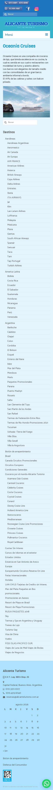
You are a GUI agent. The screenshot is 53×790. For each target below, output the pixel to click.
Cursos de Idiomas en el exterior (21, 553)
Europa (8, 566)
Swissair (11, 247)
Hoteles (9, 580)
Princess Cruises (15, 533)
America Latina (12, 272)
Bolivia (10, 276)
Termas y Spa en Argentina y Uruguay (23, 621)
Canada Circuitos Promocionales (21, 461)
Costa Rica (12, 281)
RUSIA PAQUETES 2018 (17, 612)
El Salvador (12, 290)
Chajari (10, 337)
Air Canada (12, 152)
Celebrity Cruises (15, 488)
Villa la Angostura (15, 445)
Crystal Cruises (14, 497)
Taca (9, 252)
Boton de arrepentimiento (15, 758)
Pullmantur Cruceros (17, 538)
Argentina (10, 323)
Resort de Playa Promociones (19, 607)
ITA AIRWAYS (14, 198)
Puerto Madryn (14, 391)
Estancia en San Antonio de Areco (22, 562)
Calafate (11, 332)
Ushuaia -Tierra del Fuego (19, 432)
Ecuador (11, 285)
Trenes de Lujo (12, 625)
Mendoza (11, 373)
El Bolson (11, 350)
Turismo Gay (11, 630)
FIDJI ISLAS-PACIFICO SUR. (19, 643)
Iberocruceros (14, 515)
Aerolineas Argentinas (18, 143)
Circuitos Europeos (14, 465)
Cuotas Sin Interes (14, 548)
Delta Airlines (13, 184)
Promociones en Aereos (17, 598)
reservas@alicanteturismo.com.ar (22, 697)
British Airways (14, 175)
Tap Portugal (13, 261)
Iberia (10, 193)
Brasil (7, 456)
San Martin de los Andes (19, 409)
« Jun (5, 751)
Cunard (10, 501)
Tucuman (11, 427)
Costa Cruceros (14, 492)
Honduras (12, 299)
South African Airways (18, 238)
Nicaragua (12, 303)
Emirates (11, 189)
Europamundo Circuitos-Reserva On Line (25, 571)
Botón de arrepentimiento (18, 452)
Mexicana (12, 225)
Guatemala (12, 294)
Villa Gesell (12, 441)
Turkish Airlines (14, 266)
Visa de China (11, 634)
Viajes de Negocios (14, 653)
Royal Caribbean (15, 542)
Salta (9, 400)
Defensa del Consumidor (15, 765)
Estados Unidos (13, 557)
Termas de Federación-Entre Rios (23, 418)
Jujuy (9, 364)
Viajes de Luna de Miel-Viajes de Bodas (24, 648)
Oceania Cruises (15, 529)
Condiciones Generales (16, 470)
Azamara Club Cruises (17, 479)
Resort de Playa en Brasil (17, 603)
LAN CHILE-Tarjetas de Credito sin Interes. (26, 585)
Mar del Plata (13, 368)
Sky (7, 616)
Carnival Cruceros (15, 483)
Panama (11, 308)
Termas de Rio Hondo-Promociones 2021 (27, 423)
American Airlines (15, 166)
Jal (8, 202)
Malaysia (11, 220)
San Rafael (12, 414)
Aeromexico (13, 148)
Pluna (10, 229)
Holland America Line (17, 510)
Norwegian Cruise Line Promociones (25, 524)
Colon (10, 341)
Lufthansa (12, 216)
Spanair (11, 243)
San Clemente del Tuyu (18, 405)
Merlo (10, 377)
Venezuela (12, 317)
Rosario (11, 396)
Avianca (11, 170)
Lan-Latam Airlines (16, 211)
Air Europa (12, 157)
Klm (9, 207)
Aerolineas (10, 139)
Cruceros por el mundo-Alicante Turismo (25, 474)
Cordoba (11, 346)
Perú (9, 312)
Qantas (11, 234)
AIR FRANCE (13, 161)
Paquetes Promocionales (19, 382)
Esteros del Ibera (15, 359)
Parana (10, 386)
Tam (9, 257)
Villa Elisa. (12, 436)
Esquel (10, 355)
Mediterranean (14, 519)
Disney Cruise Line (16, 506)
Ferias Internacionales (15, 576)
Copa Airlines (13, 179)
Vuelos (8, 639)
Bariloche (11, 328)
